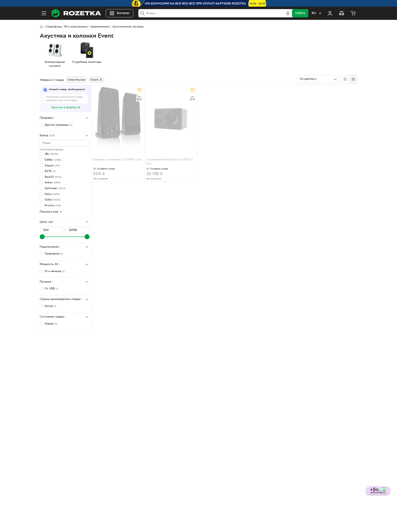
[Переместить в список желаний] (139, 90)
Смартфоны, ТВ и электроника (67, 26)
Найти (300, 13)
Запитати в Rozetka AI (65, 107)
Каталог (123, 13)
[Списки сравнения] (341, 13)
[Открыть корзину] (353, 13)
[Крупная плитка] (345, 79)
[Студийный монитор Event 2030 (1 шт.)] (171, 119)
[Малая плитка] (353, 79)
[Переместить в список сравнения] (139, 98)
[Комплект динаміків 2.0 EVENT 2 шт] (118, 119)
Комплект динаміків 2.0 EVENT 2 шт (117, 159)
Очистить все (76, 80)
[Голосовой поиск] (288, 13)
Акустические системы (127, 26)
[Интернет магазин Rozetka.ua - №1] (76, 13)
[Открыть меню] (44, 13)
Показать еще (49, 211)
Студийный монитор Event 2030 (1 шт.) (169, 161)
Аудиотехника (100, 26)
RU (314, 13)
